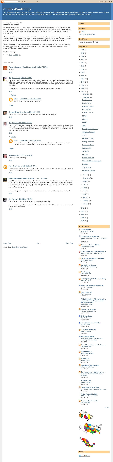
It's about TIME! (85, 360)
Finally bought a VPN (87, 246)
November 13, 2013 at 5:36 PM (38, 178)
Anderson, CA (86, 148)
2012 (83, 208)
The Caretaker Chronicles (89, 401)
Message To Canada (87, 231)
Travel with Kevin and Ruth (90, 245)
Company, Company (88, 132)
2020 (83, 69)
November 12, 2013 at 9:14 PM (30, 112)
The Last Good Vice (87, 287)
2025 (83, 53)
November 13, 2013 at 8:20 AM (22, 155)
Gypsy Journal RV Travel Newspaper (93, 251)
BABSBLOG (85, 358)
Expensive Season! (88, 170)
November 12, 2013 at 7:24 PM (37, 67)
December (86, 94)
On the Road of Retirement (90, 236)
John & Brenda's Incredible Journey (93, 345)
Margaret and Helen (87, 336)
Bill (10, 78)
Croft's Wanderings (17, 9)
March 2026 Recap (86, 304)
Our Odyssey (85, 272)
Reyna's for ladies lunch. (88, 311)
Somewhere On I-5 (88, 145)
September (86, 178)
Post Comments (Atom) (19, 247)
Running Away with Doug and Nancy (93, 279)
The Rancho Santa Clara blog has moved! (93, 389)
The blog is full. (85, 324)
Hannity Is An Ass (88, 142)
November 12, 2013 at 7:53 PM (31, 99)
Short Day (85, 151)
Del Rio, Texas (87, 100)
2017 (83, 79)
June (84, 188)
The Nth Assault (85, 318)
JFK (83, 125)
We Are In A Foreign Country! (91, 161)
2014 (83, 88)
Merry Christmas (86, 331)
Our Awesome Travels (88, 329)
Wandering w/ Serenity (88, 265)
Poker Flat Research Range (89, 267)
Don (10, 123)
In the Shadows (86, 352)
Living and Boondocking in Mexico (93, 258)
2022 (83, 63)
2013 (83, 92)
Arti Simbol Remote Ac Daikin (90, 396)
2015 (83, 85)
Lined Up (85, 164)
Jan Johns (12, 166)
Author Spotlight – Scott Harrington (91, 253)
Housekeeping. (85, 402)
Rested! (84, 122)
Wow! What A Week (86, 260)
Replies (13, 95)
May (84, 191)
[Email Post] (20, 55)
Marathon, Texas (87, 113)
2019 (83, 72)
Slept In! (85, 119)
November (86, 97)
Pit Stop (85, 154)
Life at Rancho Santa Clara (90, 387)
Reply (10, 72)
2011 (83, 211)
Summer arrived (86, 280)
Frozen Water (86, 109)
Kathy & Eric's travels (88, 309)
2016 (83, 82)
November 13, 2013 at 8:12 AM (22, 123)
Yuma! (84, 135)
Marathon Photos (87, 106)
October (85, 175)
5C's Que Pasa (86, 380)
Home (38, 243)
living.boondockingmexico (18, 178)
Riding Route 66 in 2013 (89, 394)
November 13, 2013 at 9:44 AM (26, 166)
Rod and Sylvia (14, 112)
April (84, 194)
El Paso (84, 116)
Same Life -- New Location (90, 365)
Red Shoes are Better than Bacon (92, 285)
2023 (83, 59)
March (85, 197)
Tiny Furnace (86, 167)
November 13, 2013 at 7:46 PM (22, 199)
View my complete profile (87, 34)
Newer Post (7, 243)
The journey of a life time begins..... (93, 372)
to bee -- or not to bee (87, 367)
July (84, 184)
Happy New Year (86, 346)
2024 (83, 56)
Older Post (69, 243)
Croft (15, 99)
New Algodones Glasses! (90, 129)
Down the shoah (86, 274)
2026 (83, 50)
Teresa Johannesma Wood (18, 67)
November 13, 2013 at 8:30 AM (31, 140)
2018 (83, 75)
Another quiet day (86, 294)
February (86, 200)
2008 (83, 221)
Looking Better (87, 103)
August (85, 181)
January (85, 204)
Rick (10, 155)
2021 (83, 66)
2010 (83, 214)
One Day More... (86, 229)
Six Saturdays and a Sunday (90, 323)
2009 (83, 218)
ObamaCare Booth (88, 158)
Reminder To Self (87, 138)
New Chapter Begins (87, 353)
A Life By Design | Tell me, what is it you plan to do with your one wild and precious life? (93, 300)
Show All (107, 407)
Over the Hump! (86, 292)
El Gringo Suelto (86, 316)
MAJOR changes (86, 382)
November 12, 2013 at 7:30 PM (22, 78)
